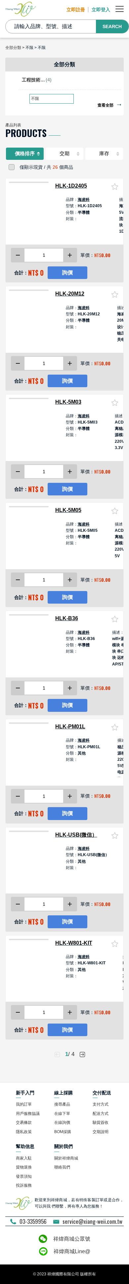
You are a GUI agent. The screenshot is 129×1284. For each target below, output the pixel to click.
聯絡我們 (62, 1167)
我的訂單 (24, 1104)
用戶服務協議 (28, 1113)
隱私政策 (24, 1131)
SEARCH (112, 26)
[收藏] (114, 186)
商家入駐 (24, 1158)
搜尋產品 (62, 1104)
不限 (35, 98)
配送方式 (100, 1113)
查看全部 (106, 105)
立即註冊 (75, 9)
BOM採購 (62, 1131)
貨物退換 (24, 1167)
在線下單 (62, 1113)
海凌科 (84, 199)
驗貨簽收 (100, 1122)
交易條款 (24, 1122)
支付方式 (100, 1104)
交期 (64, 153)
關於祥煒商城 (66, 1158)
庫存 (104, 153)
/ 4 (69, 1054)
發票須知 (24, 1176)
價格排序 (25, 153)
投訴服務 (24, 1185)
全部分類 (13, 47)
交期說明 (100, 1131)
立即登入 (101, 9)
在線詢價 (62, 1122)
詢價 (67, 272)
